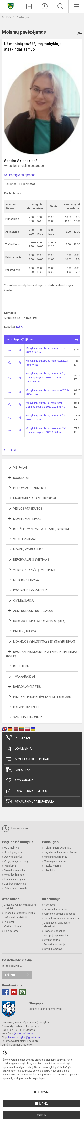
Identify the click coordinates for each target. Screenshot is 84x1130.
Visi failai (20, 467)
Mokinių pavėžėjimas (28, 549)
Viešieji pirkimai (24, 539)
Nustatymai (41, 1092)
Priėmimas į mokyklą (15, 888)
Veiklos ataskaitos (27, 508)
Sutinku (42, 1114)
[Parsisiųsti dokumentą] (9, 350)
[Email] (22, 992)
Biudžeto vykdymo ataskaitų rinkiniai (41, 529)
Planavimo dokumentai (30, 488)
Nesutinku (41, 1103)
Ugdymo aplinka (13, 856)
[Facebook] (5, 992)
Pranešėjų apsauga (54, 931)
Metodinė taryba (26, 580)
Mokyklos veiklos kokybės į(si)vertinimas (44, 641)
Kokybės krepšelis (26, 707)
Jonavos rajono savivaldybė (45, 1008)
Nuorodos (49, 904)
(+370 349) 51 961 (24, 1033)
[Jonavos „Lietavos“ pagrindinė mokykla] (11, 6)
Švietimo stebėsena (28, 717)
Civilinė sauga (23, 600)
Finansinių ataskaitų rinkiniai (34, 498)
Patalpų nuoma (24, 631)
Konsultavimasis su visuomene (62, 918)
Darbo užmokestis (27, 686)
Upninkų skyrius (13, 852)
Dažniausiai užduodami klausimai (57, 924)
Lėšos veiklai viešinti (15, 917)
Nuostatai (21, 477)
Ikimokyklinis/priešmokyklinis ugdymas (42, 697)
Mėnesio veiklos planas (32, 759)
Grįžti (13, 450)
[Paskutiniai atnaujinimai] (44, 6)
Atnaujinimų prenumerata (34, 801)
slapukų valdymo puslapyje (31, 1078)
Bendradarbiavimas (15, 883)
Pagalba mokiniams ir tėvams (60, 852)
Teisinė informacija (54, 944)
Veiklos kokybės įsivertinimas (35, 570)
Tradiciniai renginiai (15, 879)
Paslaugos (23, 17)
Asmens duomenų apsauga (33, 610)
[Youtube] (14, 992)
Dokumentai (23, 748)
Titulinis (7, 17)
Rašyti (19, 326)
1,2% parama (24, 780)
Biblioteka (21, 666)
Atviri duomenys (53, 949)
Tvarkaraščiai (24, 676)
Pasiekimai (10, 865)
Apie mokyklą (11, 847)
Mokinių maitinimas (27, 518)
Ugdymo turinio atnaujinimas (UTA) (39, 621)
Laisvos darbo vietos (31, 791)
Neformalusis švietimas (31, 559)
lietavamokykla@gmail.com (24, 1037)
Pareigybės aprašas (22, 175)
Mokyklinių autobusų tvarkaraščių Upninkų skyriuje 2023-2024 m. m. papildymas (45, 377)
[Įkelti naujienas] (29, 6)
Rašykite (10, 974)
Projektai (22, 737)
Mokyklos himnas (14, 874)
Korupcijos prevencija (30, 590)
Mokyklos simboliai (14, 870)
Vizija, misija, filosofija (16, 861)
